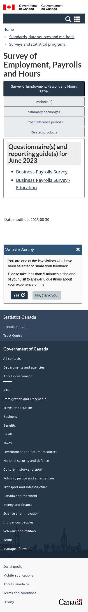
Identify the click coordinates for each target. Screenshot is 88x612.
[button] (45, 19)
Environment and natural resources (30, 452)
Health (8, 434)
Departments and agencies (23, 367)
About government (17, 376)
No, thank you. (46, 295)
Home (8, 29)
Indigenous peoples (18, 522)
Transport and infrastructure (25, 487)
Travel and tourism (17, 408)
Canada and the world (20, 496)
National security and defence (26, 460)
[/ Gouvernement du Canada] (33, 8)
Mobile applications (18, 575)
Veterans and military (19, 531)
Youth (7, 540)
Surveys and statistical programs (37, 44)
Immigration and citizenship (24, 399)
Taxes (7, 443)
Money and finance (17, 504)
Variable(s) (44, 101)
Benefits (9, 425)
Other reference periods (44, 122)
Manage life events (17, 549)
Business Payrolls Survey (41, 172)
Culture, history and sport (22, 469)
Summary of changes (44, 112)
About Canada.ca (16, 584)
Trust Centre (12, 335)
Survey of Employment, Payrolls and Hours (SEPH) (44, 88)
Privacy (8, 602)
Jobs (6, 390)
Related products (44, 132)
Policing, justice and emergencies (28, 478)
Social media (13, 566)
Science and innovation (21, 513)
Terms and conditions (19, 593)
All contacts (12, 358)
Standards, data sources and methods (41, 36)
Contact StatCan (15, 327)
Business (10, 416)
